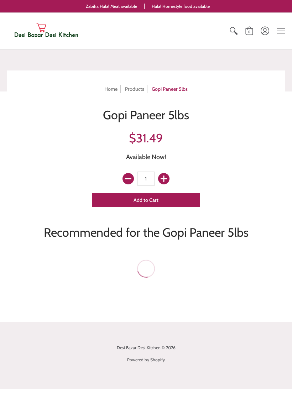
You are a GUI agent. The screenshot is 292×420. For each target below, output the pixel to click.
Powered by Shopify (146, 359)
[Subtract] (128, 178)
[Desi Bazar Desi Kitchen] (46, 31)
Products (134, 89)
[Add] (164, 178)
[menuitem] (233, 31)
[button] (233, 31)
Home (111, 89)
